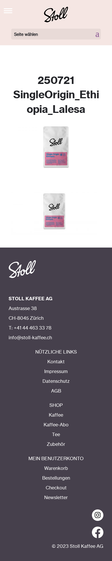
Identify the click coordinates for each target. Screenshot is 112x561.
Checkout (56, 488)
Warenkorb (56, 468)
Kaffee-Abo (56, 425)
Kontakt (56, 362)
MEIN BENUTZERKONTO (56, 458)
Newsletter (56, 497)
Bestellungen (56, 478)
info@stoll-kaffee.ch (30, 338)
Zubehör (56, 444)
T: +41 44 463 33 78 (30, 328)
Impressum (56, 371)
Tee (56, 434)
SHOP (56, 405)
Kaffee (56, 415)
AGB (56, 391)
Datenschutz (56, 381)
